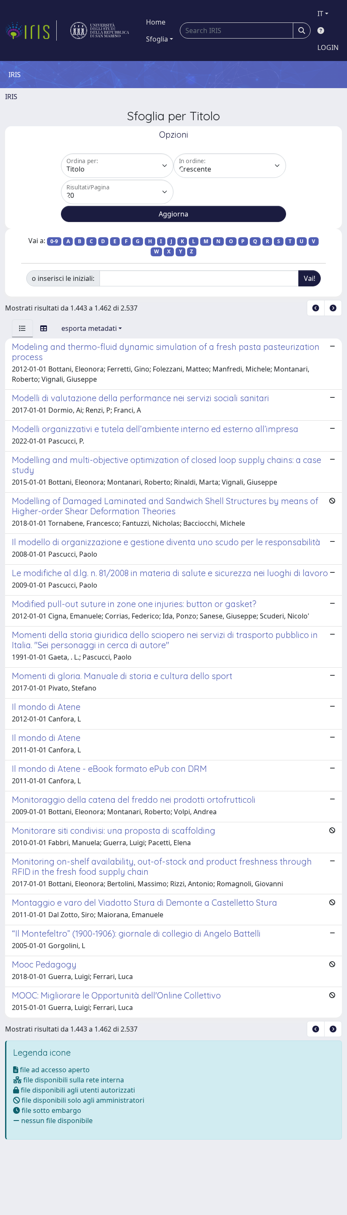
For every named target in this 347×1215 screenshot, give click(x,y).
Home (155, 22)
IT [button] (320, 13)
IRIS (11, 96)
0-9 (54, 241)
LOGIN (328, 47)
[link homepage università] (99, 30)
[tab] (22, 328)
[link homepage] (31, 30)
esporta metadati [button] (89, 328)
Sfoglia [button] (157, 39)
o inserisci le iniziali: (63, 278)
